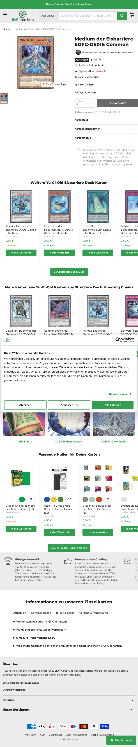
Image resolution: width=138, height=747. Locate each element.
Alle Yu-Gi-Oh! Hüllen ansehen (69, 548)
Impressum (30, 734)
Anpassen (67, 404)
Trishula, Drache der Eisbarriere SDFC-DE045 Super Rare (97, 334)
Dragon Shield (12, 512)
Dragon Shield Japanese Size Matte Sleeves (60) (20, 507)
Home (6, 29)
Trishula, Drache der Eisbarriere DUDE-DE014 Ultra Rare (21, 229)
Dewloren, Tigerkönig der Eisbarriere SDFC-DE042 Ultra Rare (21, 334)
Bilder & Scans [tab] (65, 613)
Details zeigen (118, 394)
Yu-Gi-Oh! (10, 236)
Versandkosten (98, 65)
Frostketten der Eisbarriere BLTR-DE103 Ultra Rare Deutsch (97, 229)
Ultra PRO (49, 516)
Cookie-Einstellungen (102, 734)
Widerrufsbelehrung (76, 734)
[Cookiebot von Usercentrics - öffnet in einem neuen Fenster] (118, 340)
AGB (42, 734)
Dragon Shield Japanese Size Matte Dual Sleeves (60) (97, 509)
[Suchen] (122, 16)
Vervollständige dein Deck (69, 272)
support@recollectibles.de (24, 682)
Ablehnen (25, 404)
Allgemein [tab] (19, 613)
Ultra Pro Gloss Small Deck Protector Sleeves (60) (58, 509)
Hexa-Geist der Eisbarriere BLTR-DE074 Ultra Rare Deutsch (58, 229)
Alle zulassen (112, 404)
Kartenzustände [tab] (41, 613)
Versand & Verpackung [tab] (93, 613)
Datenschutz (55, 734)
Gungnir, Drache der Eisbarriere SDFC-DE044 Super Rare (59, 334)
